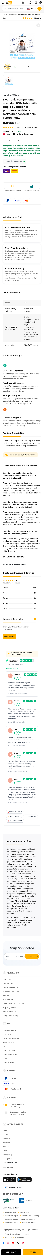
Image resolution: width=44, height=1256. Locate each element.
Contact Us (8, 983)
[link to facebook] (22, 67)
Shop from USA (10, 1212)
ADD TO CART (11, 1252)
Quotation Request (11, 987)
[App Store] (10, 1180)
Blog (5, 1058)
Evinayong (7, 1155)
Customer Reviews (11, 1038)
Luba (5, 1151)
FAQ (4, 1046)
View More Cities (10, 1163)
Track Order (8, 999)
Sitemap (6, 995)
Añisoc (6, 1147)
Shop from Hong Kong (30, 1216)
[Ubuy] (9, 2)
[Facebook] (5, 1243)
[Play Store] (24, 1180)
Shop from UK (25, 1212)
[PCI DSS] (8, 1200)
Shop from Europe (29, 1222)
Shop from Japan (11, 1216)
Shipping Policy (9, 1007)
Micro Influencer (10, 1011)
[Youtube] (14, 1243)
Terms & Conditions (12, 1234)
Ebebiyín (6, 1139)
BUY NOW (32, 1252)
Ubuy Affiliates (9, 1062)
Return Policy (8, 1042)
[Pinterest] (24, 1243)
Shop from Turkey (11, 1222)
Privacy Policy (29, 1234)
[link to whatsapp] (15, 67)
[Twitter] (19, 1243)
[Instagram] (9, 1243)
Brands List (7, 1034)
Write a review (9, 637)
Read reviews (11, 668)
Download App (9, 1030)
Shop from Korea (11, 1219)
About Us (7, 979)
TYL (4, 18)
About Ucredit (9, 1050)
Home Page (7, 14)
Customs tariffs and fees (14, 1003)
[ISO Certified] (26, 1200)
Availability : (8, 131)
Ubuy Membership (10, 1015)
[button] (25, 2)
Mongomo (7, 1159)
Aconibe (6, 1143)
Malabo (6, 1135)
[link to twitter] (29, 67)
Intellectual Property (12, 991)
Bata (5, 1131)
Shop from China (27, 1219)
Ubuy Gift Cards (10, 1054)
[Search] (39, 9)
